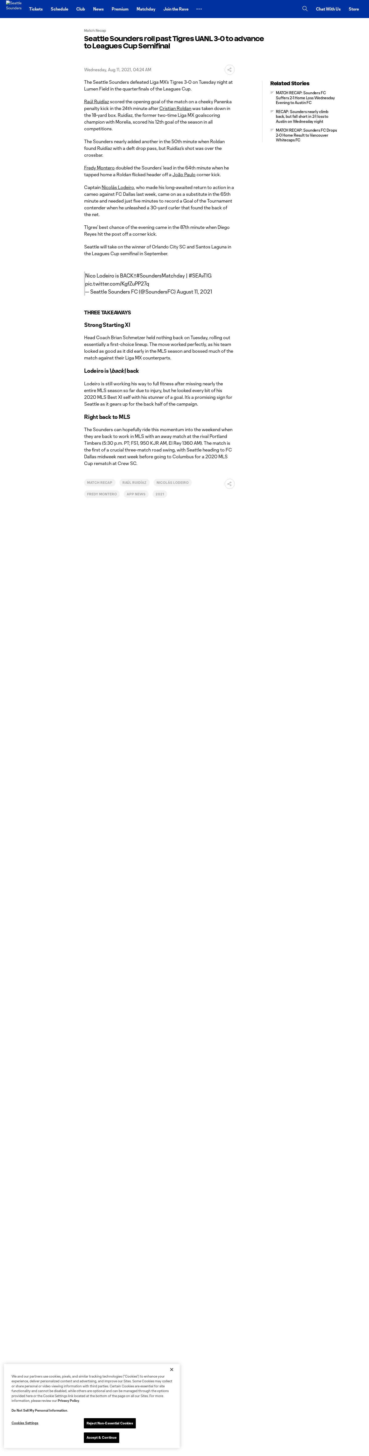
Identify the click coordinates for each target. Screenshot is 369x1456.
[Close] (171, 1369)
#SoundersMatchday (160, 275)
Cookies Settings (25, 1423)
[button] (199, 9)
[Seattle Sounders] (14, 9)
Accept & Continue (101, 1437)
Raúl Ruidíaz (96, 101)
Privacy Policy (68, 1401)
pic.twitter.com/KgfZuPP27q (117, 284)
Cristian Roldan (175, 108)
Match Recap (99, 482)
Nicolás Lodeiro (118, 187)
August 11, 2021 (194, 292)
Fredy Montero (99, 167)
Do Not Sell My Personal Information (39, 1410)
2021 (160, 494)
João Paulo (184, 174)
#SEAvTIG (200, 275)
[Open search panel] (305, 9)
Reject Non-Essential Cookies (110, 1423)
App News (136, 494)
